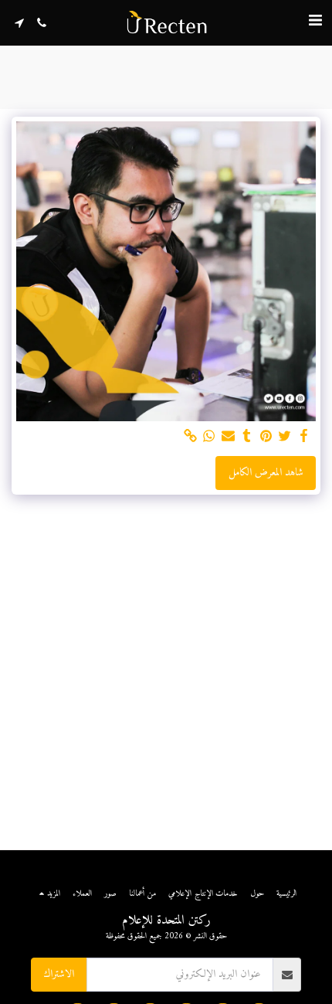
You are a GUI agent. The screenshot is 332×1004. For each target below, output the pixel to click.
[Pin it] (266, 436)
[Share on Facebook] (304, 436)
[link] (191, 436)
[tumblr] (247, 436)
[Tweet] (285, 436)
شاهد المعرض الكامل (266, 472)
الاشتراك (58, 974)
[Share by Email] (228, 436)
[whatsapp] (209, 436)
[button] (315, 22)
